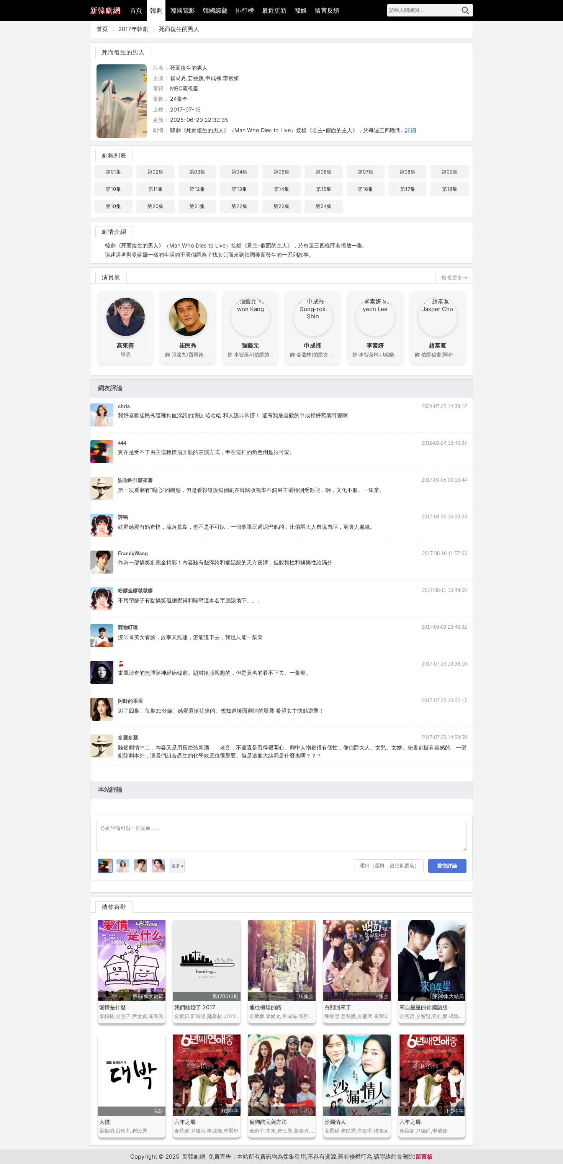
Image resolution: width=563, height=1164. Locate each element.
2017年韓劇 (133, 29)
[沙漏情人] (357, 1074)
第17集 (407, 189)
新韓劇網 (193, 1156)
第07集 (365, 172)
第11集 (155, 189)
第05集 (281, 172)
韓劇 (156, 10)
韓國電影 (182, 10)
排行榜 (245, 10)
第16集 (365, 189)
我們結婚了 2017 (194, 1007)
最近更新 (274, 10)
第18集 (449, 189)
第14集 (281, 189)
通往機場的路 (265, 1007)
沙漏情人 (335, 1121)
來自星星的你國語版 (423, 1007)
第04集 (239, 172)
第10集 (113, 189)
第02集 (155, 172)
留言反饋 (327, 10)
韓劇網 (105, 10)
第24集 (324, 206)
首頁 (136, 10)
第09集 (450, 172)
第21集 (197, 206)
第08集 (407, 172)
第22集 (239, 206)
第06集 (324, 172)
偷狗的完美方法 (268, 1121)
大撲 (104, 1121)
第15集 (323, 189)
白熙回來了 (337, 1007)
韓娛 (301, 10)
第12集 (197, 189)
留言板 (424, 1156)
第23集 (281, 206)
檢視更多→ (455, 277)
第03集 (197, 172)
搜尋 (465, 10)
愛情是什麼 (112, 1007)
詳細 (410, 130)
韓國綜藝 (215, 10)
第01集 (113, 172)
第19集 (113, 206)
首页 (102, 29)
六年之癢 (185, 1121)
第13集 (239, 189)
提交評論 (447, 866)
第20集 (155, 206)
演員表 (111, 277)
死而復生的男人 (179, 29)
